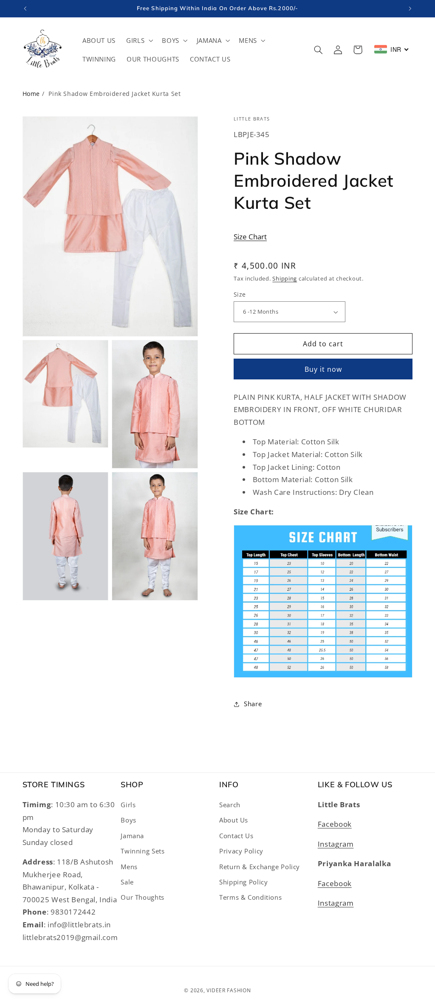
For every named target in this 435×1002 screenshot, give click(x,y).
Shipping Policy (243, 882)
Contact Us (236, 835)
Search (229, 804)
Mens (129, 866)
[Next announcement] (410, 8)
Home (31, 94)
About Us (233, 820)
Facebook (335, 824)
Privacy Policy (241, 851)
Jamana (132, 835)
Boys (128, 820)
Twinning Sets (142, 851)
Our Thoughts (142, 897)
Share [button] (253, 703)
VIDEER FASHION (228, 990)
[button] (139, 40)
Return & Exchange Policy (259, 866)
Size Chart (250, 236)
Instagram (336, 844)
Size (240, 294)
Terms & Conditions (250, 897)
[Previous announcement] (25, 8)
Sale (127, 882)
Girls (128, 804)
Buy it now (323, 369)
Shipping (284, 278)
